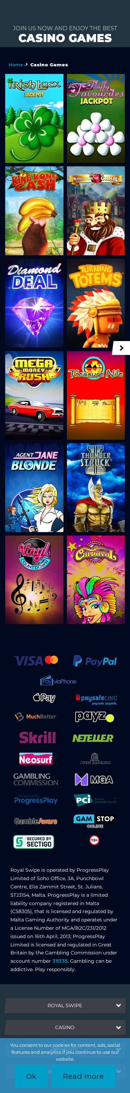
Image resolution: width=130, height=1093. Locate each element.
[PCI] (94, 800)
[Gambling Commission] (35, 779)
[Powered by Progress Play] (35, 800)
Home (16, 64)
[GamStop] (94, 821)
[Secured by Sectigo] (33, 841)
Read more (83, 1076)
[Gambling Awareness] (35, 821)
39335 (60, 961)
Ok (31, 1076)
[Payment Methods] (35, 660)
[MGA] (94, 779)
